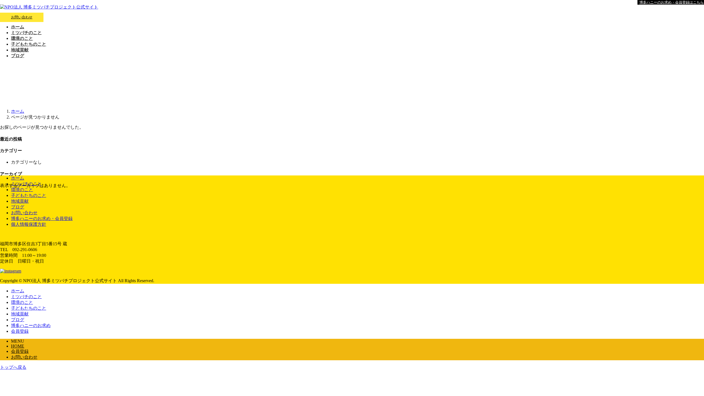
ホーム (17, 178)
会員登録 (20, 331)
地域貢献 (20, 201)
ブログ (17, 207)
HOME (17, 346)
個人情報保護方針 (28, 224)
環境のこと (22, 189)
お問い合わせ (21, 17)
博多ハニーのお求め (31, 325)
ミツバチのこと (26, 184)
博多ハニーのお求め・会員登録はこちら (671, 2)
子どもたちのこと (28, 195)
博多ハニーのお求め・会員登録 (42, 218)
